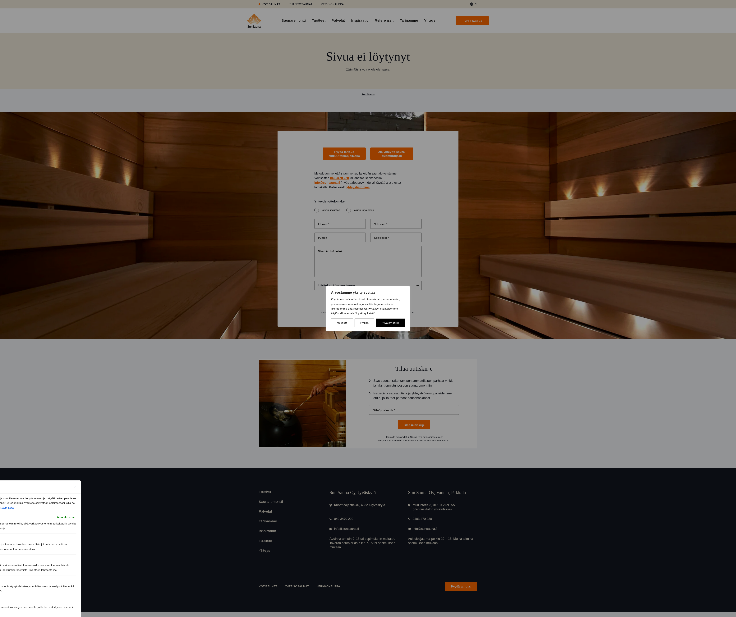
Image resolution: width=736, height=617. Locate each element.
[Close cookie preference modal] (75, 487)
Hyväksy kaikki (390, 322)
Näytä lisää (7, 507)
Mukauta (342, 322)
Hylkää (364, 322)
